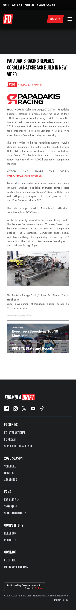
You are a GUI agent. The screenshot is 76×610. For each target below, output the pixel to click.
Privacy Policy (61, 600)
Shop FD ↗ (10, 506)
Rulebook (10, 533)
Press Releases (26, 315)
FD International (15, 433)
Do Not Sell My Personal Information (24, 586)
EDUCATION (17, 5)
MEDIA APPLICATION (46, 5)
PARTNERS (29, 5)
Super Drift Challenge (18, 446)
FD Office (10, 560)
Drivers (9, 473)
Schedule (10, 466)
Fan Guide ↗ (11, 500)
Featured (17, 315)
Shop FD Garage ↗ (15, 513)
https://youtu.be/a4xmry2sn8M (25, 176)
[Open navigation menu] (69, 19)
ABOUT (6, 5)
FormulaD (38, 85)
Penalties (10, 540)
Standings (10, 480)
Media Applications (16, 567)
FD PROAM (10, 439)
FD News (10, 315)
